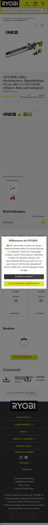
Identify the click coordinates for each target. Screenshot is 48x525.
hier (25, 270)
